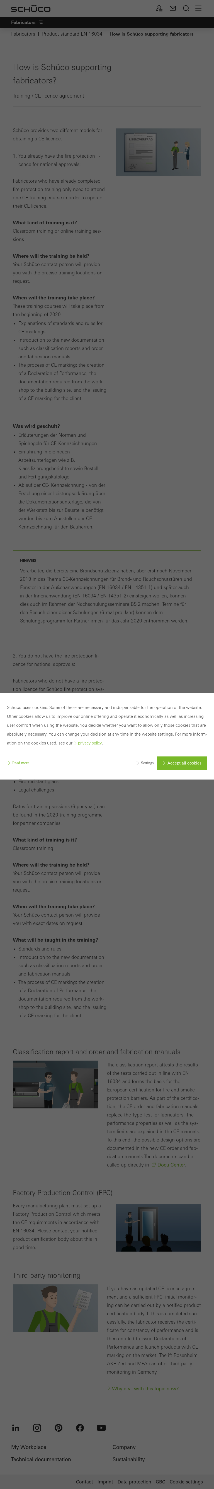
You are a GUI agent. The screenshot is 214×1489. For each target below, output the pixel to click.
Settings (147, 763)
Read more (20, 763)
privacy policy (90, 743)
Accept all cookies (184, 763)
